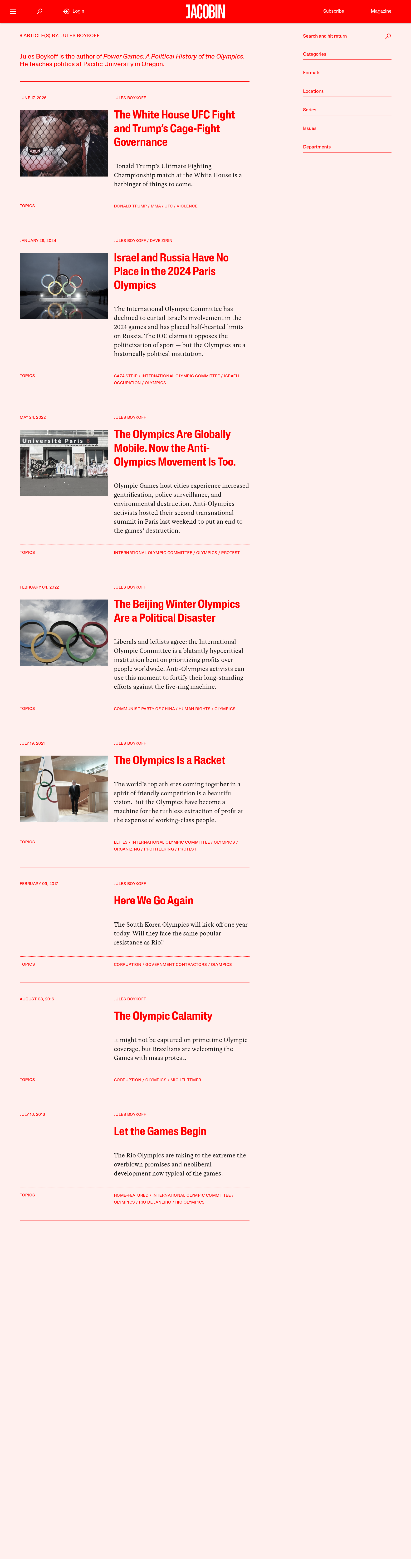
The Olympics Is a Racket (169, 761)
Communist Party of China (144, 709)
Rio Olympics (190, 1202)
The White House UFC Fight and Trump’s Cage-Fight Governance (174, 129)
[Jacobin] (205, 11)
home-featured (131, 1196)
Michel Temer (186, 1080)
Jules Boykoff (130, 98)
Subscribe (333, 11)
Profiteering (159, 849)
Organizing (127, 849)
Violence (187, 206)
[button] (13, 11)
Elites (121, 843)
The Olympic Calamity (163, 1017)
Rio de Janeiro (155, 1202)
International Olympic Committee (181, 376)
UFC (169, 206)
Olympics (155, 383)
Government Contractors (176, 965)
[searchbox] (347, 36)
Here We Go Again (153, 901)
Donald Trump (130, 206)
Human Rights (194, 709)
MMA (156, 206)
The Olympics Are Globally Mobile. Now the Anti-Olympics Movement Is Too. (175, 448)
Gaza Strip (126, 376)
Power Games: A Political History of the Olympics (173, 57)
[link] (73, 11)
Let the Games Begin (160, 1132)
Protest (230, 553)
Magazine (381, 11)
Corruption (128, 965)
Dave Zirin (161, 241)
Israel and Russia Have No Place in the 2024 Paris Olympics (171, 272)
